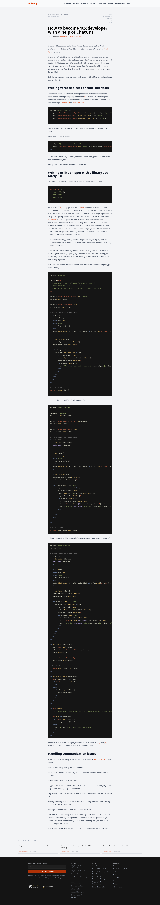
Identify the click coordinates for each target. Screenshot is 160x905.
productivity (107, 16)
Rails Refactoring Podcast (121, 869)
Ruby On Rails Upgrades (78, 871)
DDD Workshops (76, 883)
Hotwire (110, 3)
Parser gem (52, 219)
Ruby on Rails (101, 3)
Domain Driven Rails (98, 887)
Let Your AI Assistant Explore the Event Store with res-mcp (79, 847)
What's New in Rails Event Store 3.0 (115, 846)
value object (65, 103)
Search (128, 3)
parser (109, 18)
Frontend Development (78, 892)
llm (110, 22)
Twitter (115, 875)
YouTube (116, 872)
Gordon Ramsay (99, 759)
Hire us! (73, 898)
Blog (114, 866)
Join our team (117, 887)
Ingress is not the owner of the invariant (33, 846)
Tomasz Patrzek (65, 851)
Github (115, 881)
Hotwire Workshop (77, 886)
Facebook (116, 884)
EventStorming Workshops (79, 877)
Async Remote (119, 3)
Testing (92, 3)
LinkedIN (116, 878)
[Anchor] (46, 87)
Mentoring (74, 880)
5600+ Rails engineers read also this (70, 36)
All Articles (67, 3)
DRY (85, 97)
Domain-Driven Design (80, 3)
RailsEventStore (78, 103)
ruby (110, 14)
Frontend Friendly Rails (99, 869)
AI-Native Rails (75, 889)
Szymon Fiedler (53, 14)
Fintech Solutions (76, 874)
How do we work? (76, 895)
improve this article (53, 16)
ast (111, 20)
